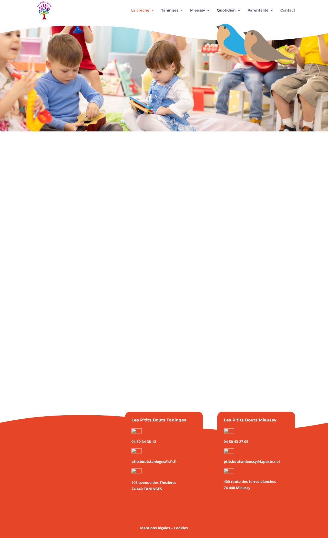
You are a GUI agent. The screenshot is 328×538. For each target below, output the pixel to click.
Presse (84, 353)
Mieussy (197, 10)
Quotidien (226, 10)
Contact (287, 10)
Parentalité (258, 10)
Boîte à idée (64, 463)
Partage (70, 353)
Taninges (169, 10)
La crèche (140, 10)
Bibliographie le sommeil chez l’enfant (82, 345)
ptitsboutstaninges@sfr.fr (154, 461)
